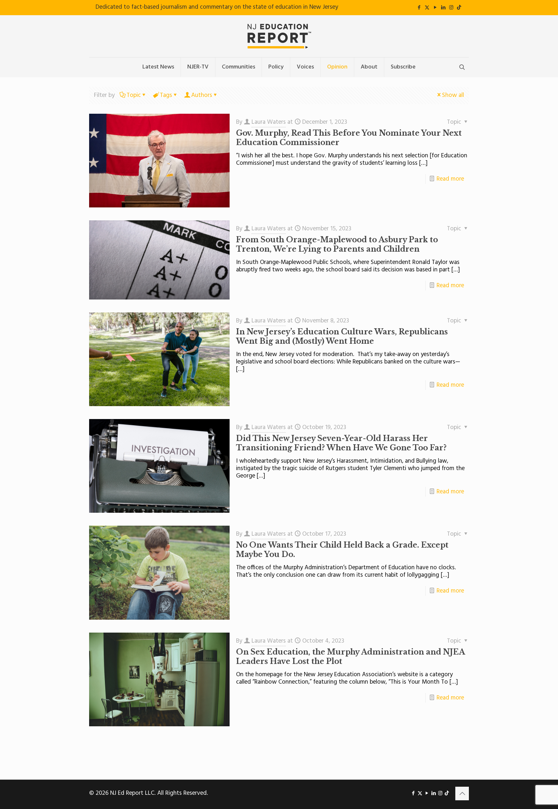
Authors (201, 95)
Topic (134, 95)
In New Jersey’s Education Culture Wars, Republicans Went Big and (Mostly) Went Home (342, 336)
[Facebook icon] (419, 8)
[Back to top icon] (462, 793)
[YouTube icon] (435, 8)
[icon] (459, 8)
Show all (453, 95)
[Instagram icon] (451, 8)
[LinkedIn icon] (443, 8)
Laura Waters (269, 122)
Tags (166, 95)
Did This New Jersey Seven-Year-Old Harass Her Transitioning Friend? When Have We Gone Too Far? (341, 443)
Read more (450, 179)
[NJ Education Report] (279, 36)
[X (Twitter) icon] (427, 8)
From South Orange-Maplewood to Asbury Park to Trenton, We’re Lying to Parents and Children (337, 244)
